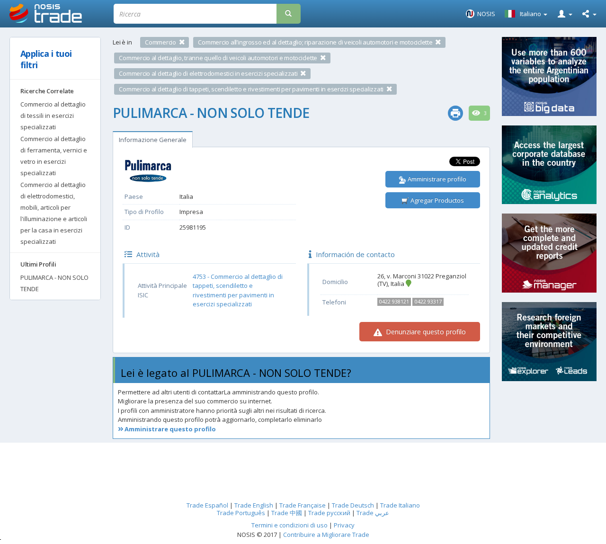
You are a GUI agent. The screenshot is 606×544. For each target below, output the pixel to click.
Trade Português (241, 512)
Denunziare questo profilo (425, 331)
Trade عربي (372, 512)
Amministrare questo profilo (169, 429)
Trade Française (302, 505)
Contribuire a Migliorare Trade (326, 534)
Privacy (344, 525)
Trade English (253, 505)
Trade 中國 (286, 512)
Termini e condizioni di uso (289, 525)
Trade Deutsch (353, 505)
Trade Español (207, 505)
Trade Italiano (400, 505)
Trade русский (329, 512)
